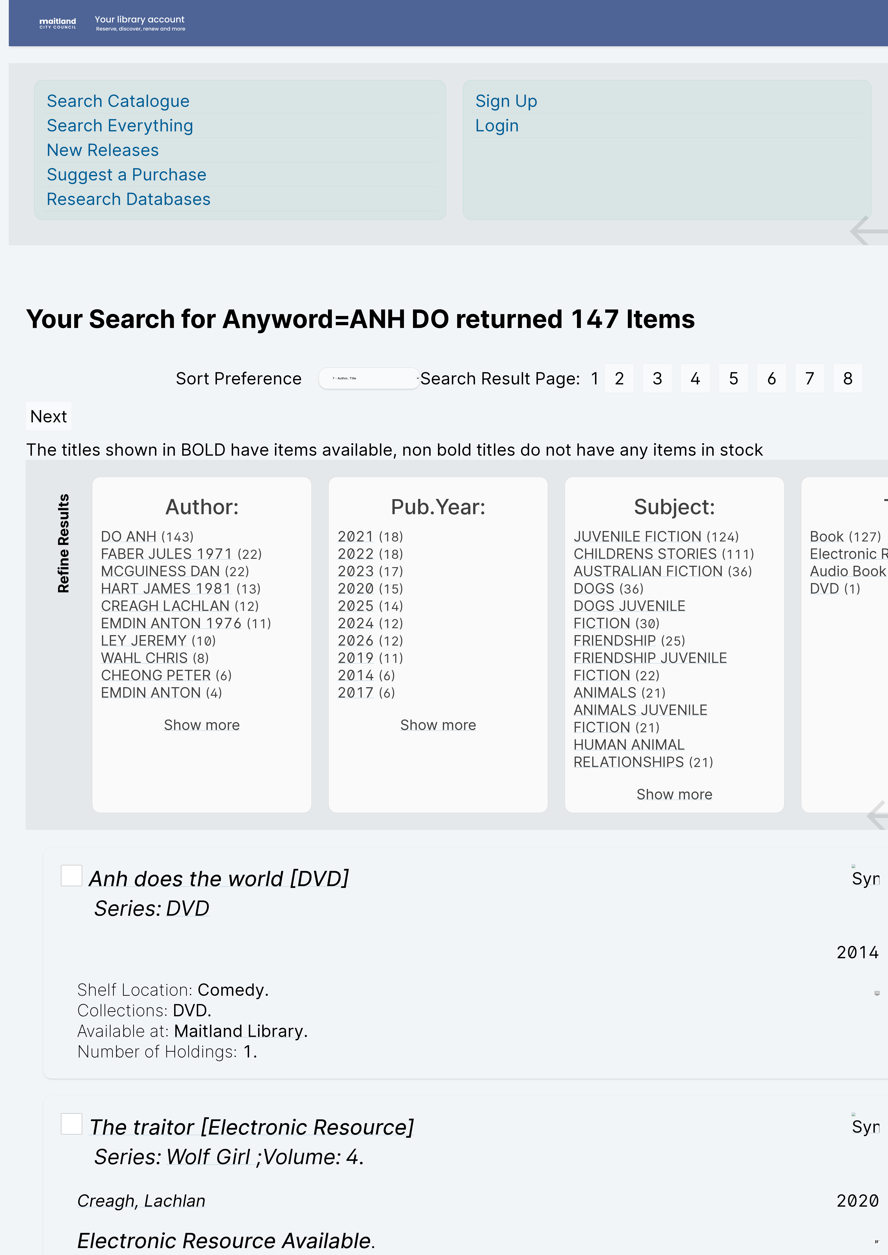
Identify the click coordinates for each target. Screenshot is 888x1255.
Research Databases (128, 199)
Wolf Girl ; (214, 1156)
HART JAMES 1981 (166, 588)
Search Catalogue (118, 100)
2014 (355, 675)
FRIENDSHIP (615, 640)
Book (827, 536)
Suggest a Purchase (126, 174)
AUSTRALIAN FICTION (648, 571)
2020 (355, 588)
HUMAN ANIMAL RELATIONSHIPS (629, 753)
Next (48, 416)
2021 (355, 536)
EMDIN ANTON (151, 692)
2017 (355, 692)
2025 (355, 605)
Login (497, 125)
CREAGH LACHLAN (165, 605)
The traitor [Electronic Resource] (252, 1127)
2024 (355, 623)
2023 (355, 571)
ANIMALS (605, 692)
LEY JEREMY (144, 640)
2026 (355, 640)
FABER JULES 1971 (167, 553)
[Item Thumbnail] (865, 878)
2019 (355, 657)
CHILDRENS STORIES (645, 553)
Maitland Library (239, 1030)
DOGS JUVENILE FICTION (630, 614)
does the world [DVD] (219, 878)
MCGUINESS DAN (160, 571)
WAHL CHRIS (144, 657)
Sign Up (506, 100)
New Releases (102, 149)
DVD (824, 588)
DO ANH (129, 536)
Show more (202, 724)
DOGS (594, 588)
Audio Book (848, 571)
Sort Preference (239, 378)
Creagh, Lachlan (141, 1200)
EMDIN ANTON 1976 (171, 623)
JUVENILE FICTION (638, 536)
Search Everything (120, 125)
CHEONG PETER (156, 675)
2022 (355, 553)
